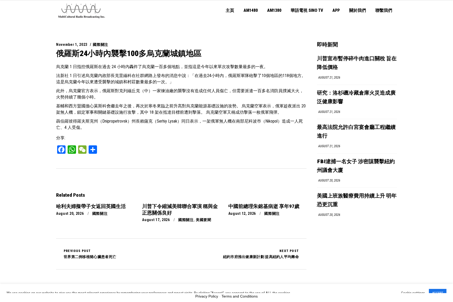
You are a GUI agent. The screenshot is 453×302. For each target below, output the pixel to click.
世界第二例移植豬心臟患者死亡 (90, 254)
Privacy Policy (206, 296)
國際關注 (100, 44)
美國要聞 (203, 220)
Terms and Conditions (240, 296)
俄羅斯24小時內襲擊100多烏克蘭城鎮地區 (129, 53)
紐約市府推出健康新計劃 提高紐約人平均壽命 (261, 254)
